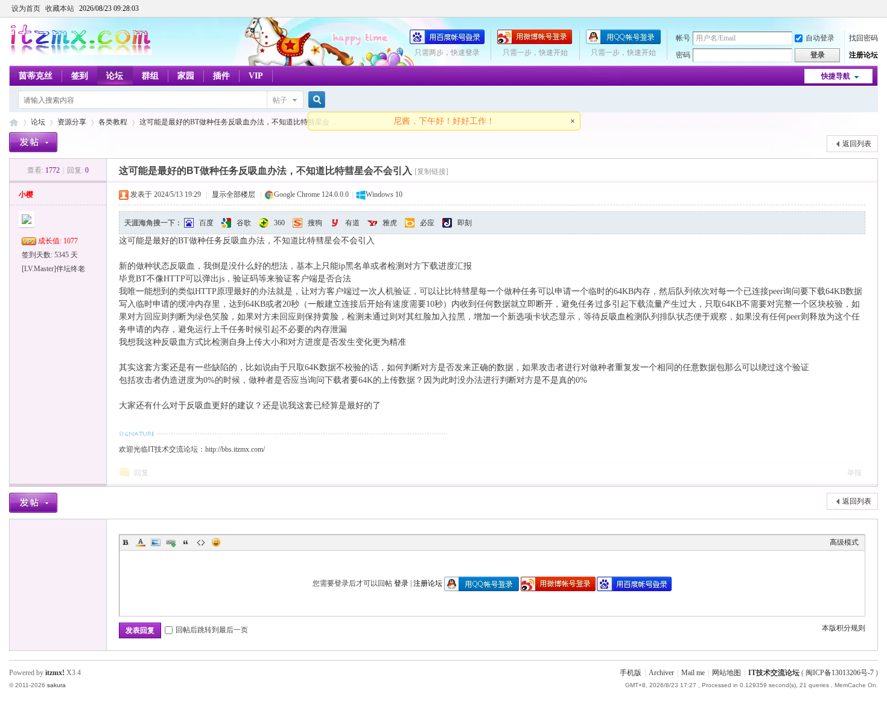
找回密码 (863, 38)
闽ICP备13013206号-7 (840, 672)
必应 (427, 223)
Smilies (216, 542)
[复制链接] (431, 171)
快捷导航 (835, 76)
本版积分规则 (843, 628)
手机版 (630, 672)
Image (156, 542)
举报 (854, 473)
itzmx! (55, 672)
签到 (79, 75)
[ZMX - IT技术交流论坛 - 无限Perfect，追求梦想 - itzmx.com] (80, 52)
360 (279, 223)
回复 (141, 473)
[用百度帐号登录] (447, 41)
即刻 (464, 223)
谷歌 (244, 223)
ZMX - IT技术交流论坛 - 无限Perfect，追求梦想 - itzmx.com (14, 122)
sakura (56, 685)
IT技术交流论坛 (774, 672)
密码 (683, 55)
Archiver (661, 672)
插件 (221, 75)
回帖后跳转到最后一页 (212, 630)
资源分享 (71, 122)
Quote (186, 542)
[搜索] (315, 100)
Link (171, 542)
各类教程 (112, 122)
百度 (206, 223)
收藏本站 (59, 8)
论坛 (114, 75)
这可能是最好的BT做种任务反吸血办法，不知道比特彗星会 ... (238, 122)
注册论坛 (863, 55)
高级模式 (844, 542)
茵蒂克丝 (35, 75)
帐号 (683, 38)
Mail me (693, 672)
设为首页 (25, 8)
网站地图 (726, 672)
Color (141, 542)
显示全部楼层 (233, 194)
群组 (150, 75)
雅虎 (390, 223)
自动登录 (820, 38)
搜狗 (315, 223)
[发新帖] (33, 142)
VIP (256, 75)
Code (201, 542)
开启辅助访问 (875, 8)
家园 (185, 75)
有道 (352, 223)
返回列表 (856, 143)
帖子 (280, 100)
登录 (401, 583)
